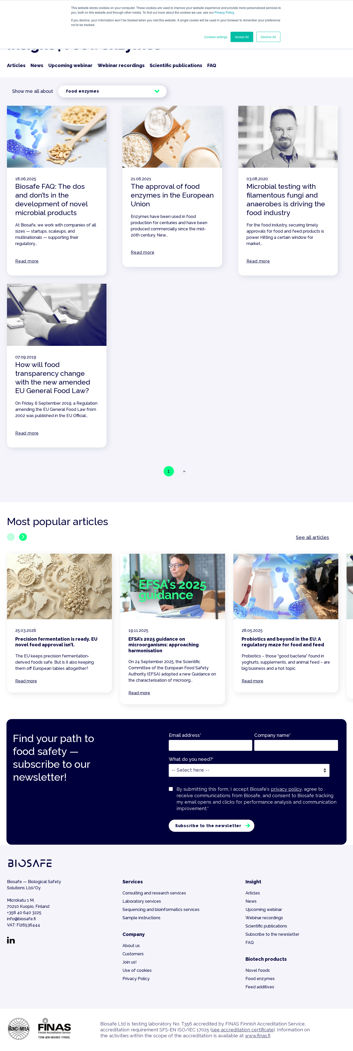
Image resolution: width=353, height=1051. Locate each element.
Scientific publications (176, 65)
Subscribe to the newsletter (272, 934)
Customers (133, 953)
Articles (16, 65)
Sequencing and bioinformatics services (160, 909)
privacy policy (286, 789)
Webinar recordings (121, 65)
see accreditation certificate (243, 1029)
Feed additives (259, 986)
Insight (253, 881)
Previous (11, 537)
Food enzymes (260, 978)
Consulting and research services (154, 893)
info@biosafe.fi (21, 918)
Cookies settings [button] (215, 37)
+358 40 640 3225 (24, 912)
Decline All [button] (268, 37)
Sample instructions (141, 917)
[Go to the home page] (30, 867)
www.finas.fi (257, 1035)
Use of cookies (137, 970)
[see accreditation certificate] (39, 1039)
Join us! (129, 962)
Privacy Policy (224, 12)
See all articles (312, 537)
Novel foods (257, 970)
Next (23, 537)
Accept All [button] (242, 37)
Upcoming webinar (70, 65)
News (36, 65)
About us (131, 945)
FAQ (211, 65)
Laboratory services (141, 901)
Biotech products (266, 959)
